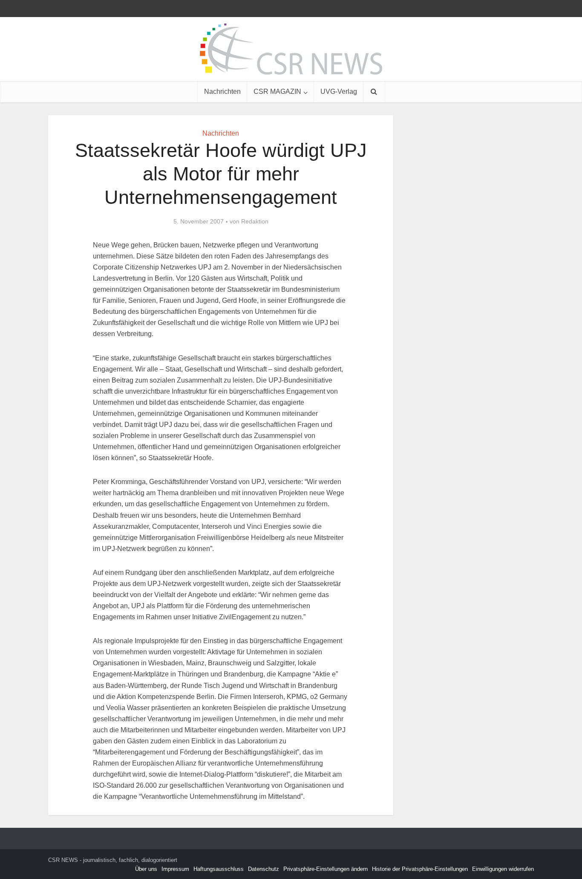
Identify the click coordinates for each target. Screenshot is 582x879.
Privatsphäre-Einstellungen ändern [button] (325, 869)
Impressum (175, 869)
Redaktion (254, 221)
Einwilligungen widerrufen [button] (503, 869)
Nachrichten (222, 91)
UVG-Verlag (338, 91)
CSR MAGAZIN (277, 91)
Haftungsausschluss (218, 869)
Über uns (146, 869)
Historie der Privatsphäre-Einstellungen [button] (420, 869)
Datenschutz (263, 869)
